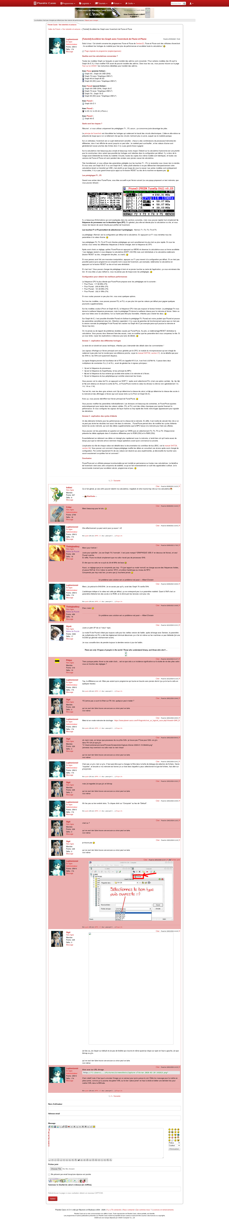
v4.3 (68, 1210)
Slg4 (68, 699)
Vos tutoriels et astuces (71, 29)
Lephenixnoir (72, 39)
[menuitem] (67, 3)
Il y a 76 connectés (114, 1210)
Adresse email (54, 1114)
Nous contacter (129, 1210)
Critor (69, 507)
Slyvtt (68, 626)
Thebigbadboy (72, 546)
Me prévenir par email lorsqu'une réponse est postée (71, 1174)
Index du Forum (54, 29)
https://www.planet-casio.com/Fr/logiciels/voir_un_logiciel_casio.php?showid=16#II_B (147, 720)
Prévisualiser (174, 1149)
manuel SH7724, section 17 (148, 353)
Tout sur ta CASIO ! (89, 66)
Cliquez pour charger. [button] (91, 20)
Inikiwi (69, 487)
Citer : (158, 486)
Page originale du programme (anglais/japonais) (103, 51)
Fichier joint (175, 860)
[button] (67, 3)
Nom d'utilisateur (55, 1104)
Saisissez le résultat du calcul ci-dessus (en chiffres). (70, 1185)
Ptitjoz (69, 660)
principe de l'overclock (93, 133)
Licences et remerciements (163, 1210)
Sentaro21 (140, 43)
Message (69, 52)
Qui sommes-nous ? (143, 1210)
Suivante (117, 481)
